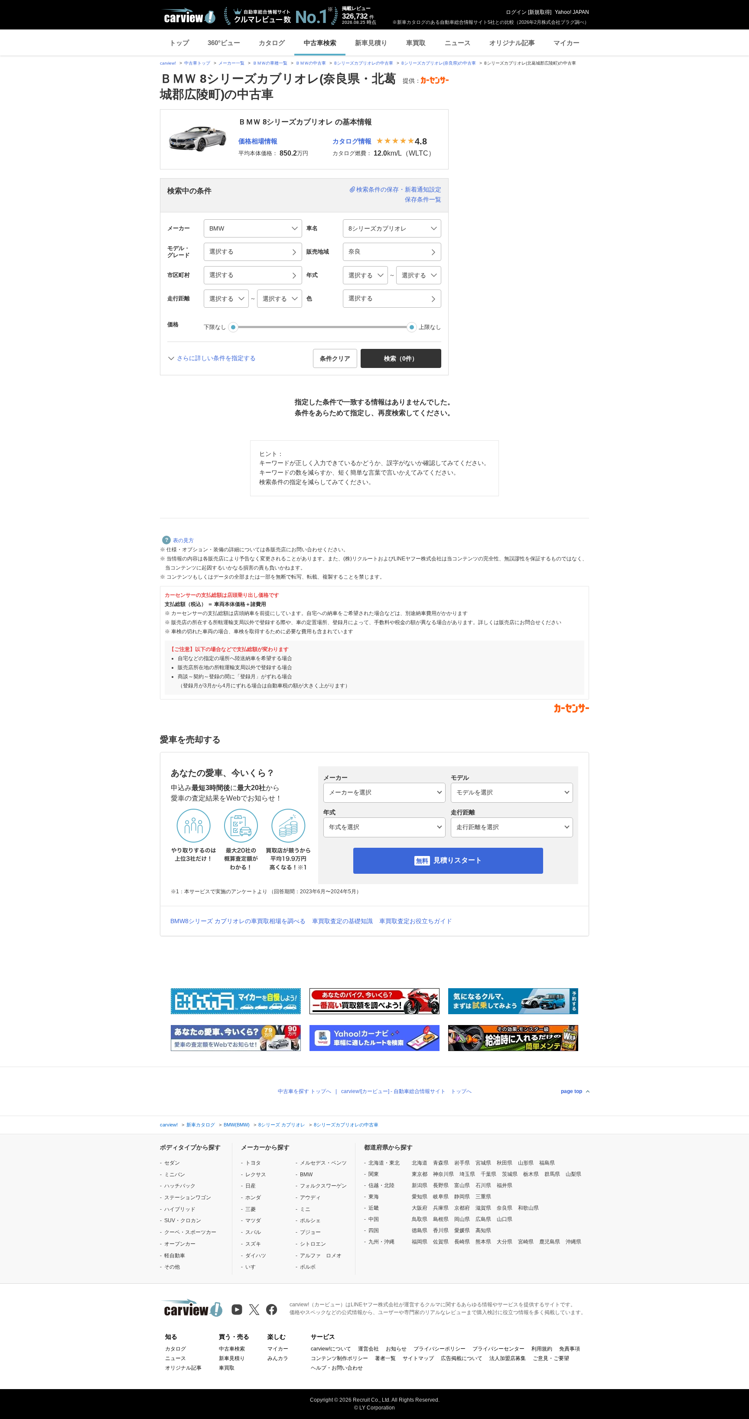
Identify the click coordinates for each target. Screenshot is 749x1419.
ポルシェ (310, 1220)
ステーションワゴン (187, 1197)
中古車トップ (197, 63)
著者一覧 (385, 1358)
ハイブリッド (179, 1209)
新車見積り (371, 42)
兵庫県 (441, 1208)
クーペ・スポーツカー (190, 1232)
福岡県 (419, 1242)
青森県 (441, 1163)
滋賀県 (483, 1208)
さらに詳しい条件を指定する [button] (216, 358)
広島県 (483, 1219)
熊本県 (483, 1242)
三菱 (250, 1209)
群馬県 (552, 1174)
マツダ (253, 1220)
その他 (172, 1267)
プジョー (310, 1232)
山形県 (526, 1163)
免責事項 (569, 1349)
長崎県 (462, 1242)
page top (571, 1091)
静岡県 (462, 1197)
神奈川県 (443, 1174)
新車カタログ (200, 1124)
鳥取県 (419, 1219)
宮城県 (483, 1163)
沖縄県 (573, 1242)
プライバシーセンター (498, 1349)
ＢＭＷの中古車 (311, 63)
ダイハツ (255, 1256)
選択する (360, 298)
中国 (373, 1219)
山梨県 (573, 1174)
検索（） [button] (401, 358)
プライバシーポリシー (440, 1349)
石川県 (483, 1185)
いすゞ (253, 1267)
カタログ (272, 42)
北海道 (419, 1163)
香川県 (441, 1230)
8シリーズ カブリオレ (281, 1124)
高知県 (483, 1230)
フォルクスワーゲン (323, 1186)
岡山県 (462, 1219)
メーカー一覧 (231, 63)
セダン (172, 1163)
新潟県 (419, 1185)
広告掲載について (461, 1358)
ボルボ (308, 1267)
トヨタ (253, 1163)
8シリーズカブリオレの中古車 (363, 63)
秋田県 (504, 1163)
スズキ (253, 1244)
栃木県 (531, 1174)
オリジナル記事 (512, 42)
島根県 (441, 1219)
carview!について (331, 1349)
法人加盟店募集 (507, 1358)
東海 (373, 1197)
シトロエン (313, 1244)
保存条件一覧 (423, 199)
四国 (373, 1230)
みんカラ (277, 1358)
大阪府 (419, 1208)
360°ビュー (224, 42)
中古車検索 (320, 42)
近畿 (373, 1208)
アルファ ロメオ (321, 1256)
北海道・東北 (384, 1163)
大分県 (504, 1242)
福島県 (547, 1163)
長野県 (441, 1185)
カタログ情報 (351, 141)
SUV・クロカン (182, 1220)
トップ (179, 42)
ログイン (516, 12)
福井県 (504, 1185)
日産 (250, 1186)
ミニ (305, 1209)
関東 (373, 1174)
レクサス (255, 1175)
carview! (168, 63)
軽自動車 (174, 1256)
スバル (253, 1232)
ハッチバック (179, 1186)
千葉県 (488, 1174)
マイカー (567, 42)
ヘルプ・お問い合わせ (337, 1368)
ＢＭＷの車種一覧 (270, 63)
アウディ (310, 1197)
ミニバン (174, 1175)
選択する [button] (221, 251)
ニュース (458, 42)
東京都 (419, 1174)
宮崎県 (526, 1242)
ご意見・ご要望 (551, 1358)
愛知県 (419, 1197)
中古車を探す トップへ (304, 1091)
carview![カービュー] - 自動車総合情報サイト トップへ (406, 1091)
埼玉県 (467, 1174)
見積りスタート (457, 860)
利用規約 (541, 1349)
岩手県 (462, 1163)
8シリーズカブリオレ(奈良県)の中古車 (438, 63)
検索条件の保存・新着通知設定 (398, 189)
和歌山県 (528, 1208)
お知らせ (396, 1349)
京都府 (462, 1208)
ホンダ (253, 1197)
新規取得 (539, 12)
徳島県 (419, 1230)
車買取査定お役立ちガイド (415, 921)
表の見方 (183, 540)
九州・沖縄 (381, 1242)
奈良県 (504, 1208)
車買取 (416, 42)
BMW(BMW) (237, 1124)
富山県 (462, 1185)
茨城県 (510, 1174)
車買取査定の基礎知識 (342, 921)
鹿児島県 (549, 1242)
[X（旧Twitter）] (254, 1309)
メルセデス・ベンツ (323, 1163)
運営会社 (368, 1349)
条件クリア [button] (335, 358)
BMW (306, 1175)
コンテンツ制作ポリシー (339, 1358)
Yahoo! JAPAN (572, 12)
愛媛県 (462, 1230)
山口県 (504, 1219)
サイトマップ (418, 1358)
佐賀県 (441, 1242)
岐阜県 (441, 1197)
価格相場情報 (257, 141)
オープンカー (179, 1244)
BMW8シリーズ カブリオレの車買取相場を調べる (238, 921)
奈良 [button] (354, 251)
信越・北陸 (381, 1185)
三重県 (483, 1197)
